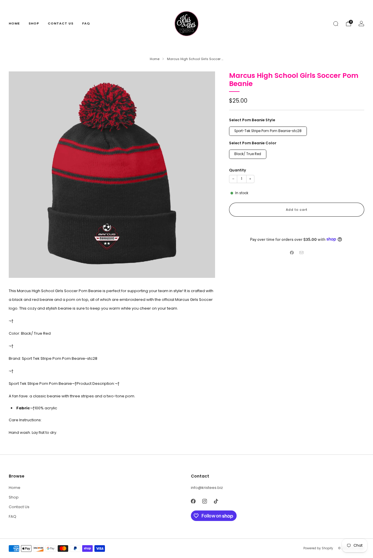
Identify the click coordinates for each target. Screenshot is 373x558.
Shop (34, 23)
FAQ (86, 23)
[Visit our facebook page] (193, 501)
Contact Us (60, 23)
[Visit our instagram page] (204, 501)
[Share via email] (302, 253)
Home (14, 23)
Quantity (237, 169)
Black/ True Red (247, 153)
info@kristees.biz (207, 487)
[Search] (336, 24)
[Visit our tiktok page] (215, 501)
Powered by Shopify (318, 548)
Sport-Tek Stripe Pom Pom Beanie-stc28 (268, 130)
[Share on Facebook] (292, 253)
